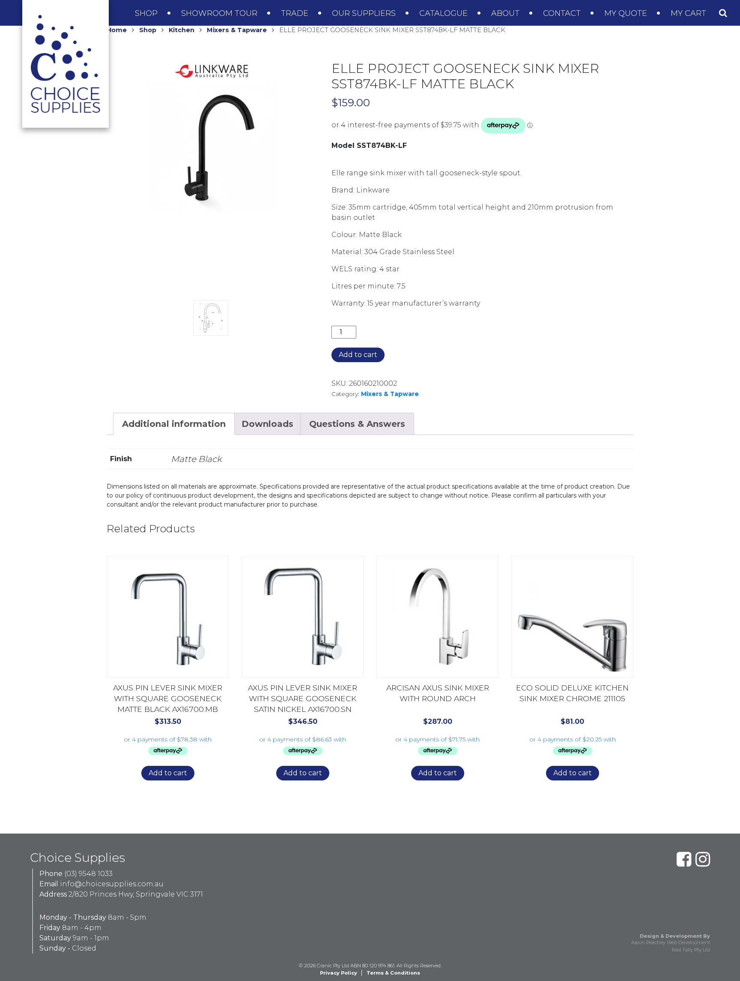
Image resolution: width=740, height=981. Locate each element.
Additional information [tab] (174, 424)
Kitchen (181, 30)
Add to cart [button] (168, 773)
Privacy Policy (338, 973)
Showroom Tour (220, 13)
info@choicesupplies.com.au (112, 884)
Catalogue (444, 13)
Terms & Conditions (393, 973)
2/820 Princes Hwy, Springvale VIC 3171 (136, 894)
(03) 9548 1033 (88, 874)
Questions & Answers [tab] (357, 424)
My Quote (626, 13)
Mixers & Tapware (237, 30)
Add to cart (358, 355)
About (506, 13)
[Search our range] (723, 13)
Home (117, 30)
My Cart (689, 13)
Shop (147, 13)
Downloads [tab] (267, 424)
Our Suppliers (365, 13)
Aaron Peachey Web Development (670, 942)
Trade (295, 13)
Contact (563, 13)
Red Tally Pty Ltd (691, 950)
